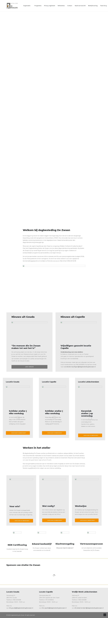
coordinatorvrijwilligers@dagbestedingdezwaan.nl (80, 367)
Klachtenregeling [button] (65, 544)
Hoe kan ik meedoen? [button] (18, 433)
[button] (65, 536)
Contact (69, 5)
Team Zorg (103, 5)
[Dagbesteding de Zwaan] (12, 5)
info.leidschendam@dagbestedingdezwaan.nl (89, 608)
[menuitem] (27, 5)
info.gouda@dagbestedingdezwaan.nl (21, 608)
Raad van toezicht (80, 5)
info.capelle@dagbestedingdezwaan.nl (54, 608)
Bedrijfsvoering (93, 5)
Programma (38, 5)
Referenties (61, 5)
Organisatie (26, 5)
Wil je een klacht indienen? (64, 548)
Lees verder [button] (29, 366)
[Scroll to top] (104, 614)
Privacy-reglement (49, 5)
